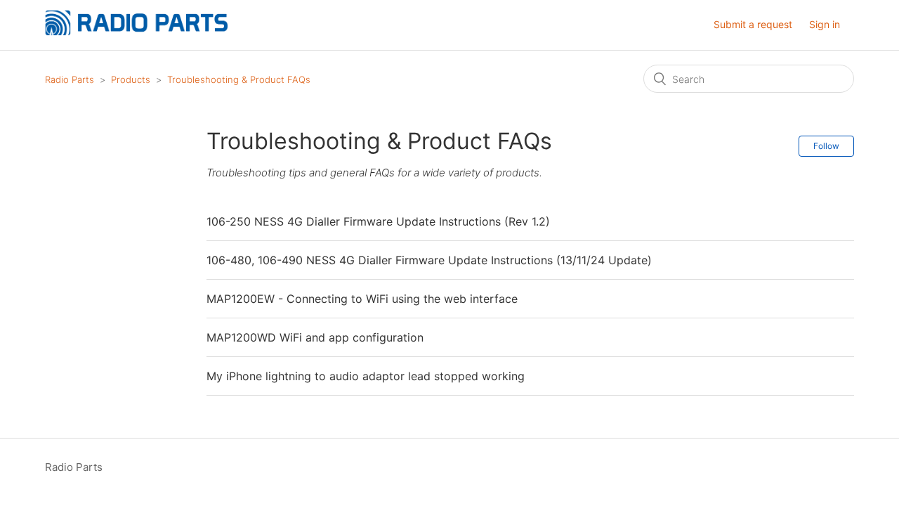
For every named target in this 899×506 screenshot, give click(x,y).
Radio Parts (69, 79)
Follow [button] (826, 146)
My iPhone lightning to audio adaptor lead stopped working (365, 376)
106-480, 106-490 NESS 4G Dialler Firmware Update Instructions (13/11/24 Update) (429, 260)
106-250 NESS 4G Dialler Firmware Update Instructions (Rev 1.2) (378, 221)
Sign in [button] (824, 24)
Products (130, 79)
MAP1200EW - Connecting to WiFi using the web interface (362, 299)
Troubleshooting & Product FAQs (238, 79)
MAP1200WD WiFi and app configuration (315, 337)
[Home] (136, 32)
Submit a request (753, 24)
